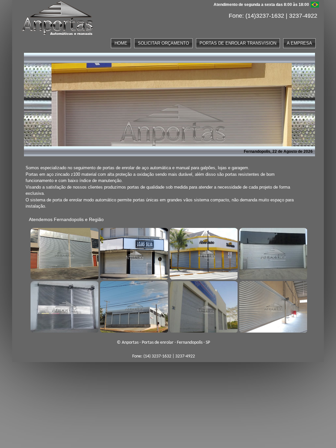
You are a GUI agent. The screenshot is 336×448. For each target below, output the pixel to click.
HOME (121, 43)
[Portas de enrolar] (63, 252)
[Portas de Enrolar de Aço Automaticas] (272, 306)
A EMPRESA (299, 43)
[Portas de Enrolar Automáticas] (133, 306)
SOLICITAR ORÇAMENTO (163, 43)
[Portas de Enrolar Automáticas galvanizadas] (203, 306)
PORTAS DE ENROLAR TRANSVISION (238, 43)
